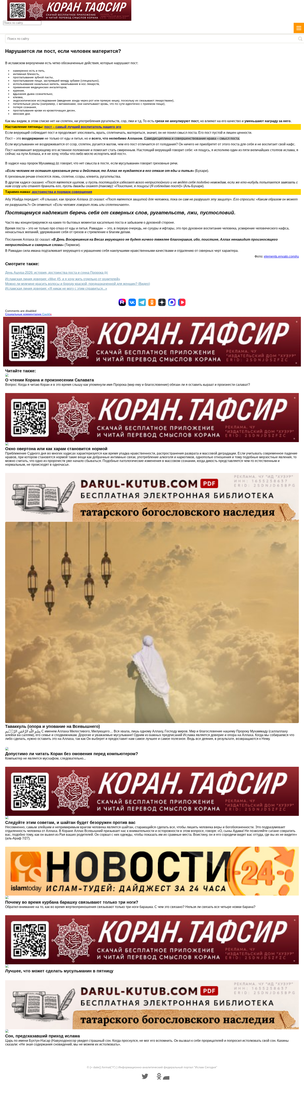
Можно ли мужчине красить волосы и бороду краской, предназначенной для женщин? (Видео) (77, 284)
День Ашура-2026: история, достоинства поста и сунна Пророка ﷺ (56, 272)
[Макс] (172, 302)
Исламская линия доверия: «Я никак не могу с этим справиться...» (56, 288)
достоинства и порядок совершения (62, 192)
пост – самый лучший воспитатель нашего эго (82, 127)
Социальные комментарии (28, 314)
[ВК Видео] (182, 302)
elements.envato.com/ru (281, 256)
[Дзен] (162, 302)
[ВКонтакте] (132, 302)
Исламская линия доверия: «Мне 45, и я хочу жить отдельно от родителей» (62, 279)
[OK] (152, 302)
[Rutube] (122, 302)
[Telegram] (142, 302)
